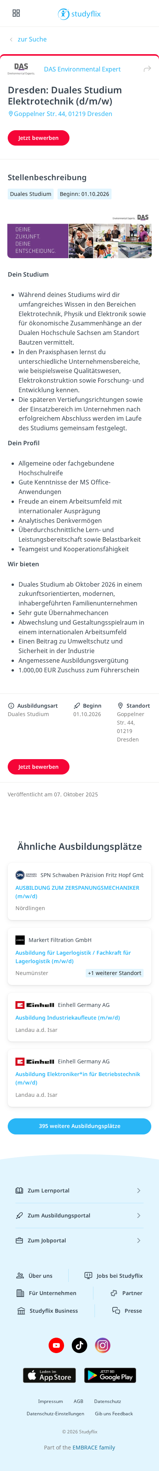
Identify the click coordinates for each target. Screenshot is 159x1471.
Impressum (50, 1401)
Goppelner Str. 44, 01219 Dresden (63, 113)
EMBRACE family (94, 1447)
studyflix (86, 13)
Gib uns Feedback (114, 1413)
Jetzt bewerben (39, 137)
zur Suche (32, 39)
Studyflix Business (54, 1310)
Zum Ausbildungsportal (59, 1215)
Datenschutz (107, 1401)
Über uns (40, 1275)
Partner (132, 1293)
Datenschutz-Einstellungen (55, 1413)
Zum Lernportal (48, 1190)
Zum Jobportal (47, 1240)
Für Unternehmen (52, 1293)
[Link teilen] (145, 69)
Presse (133, 1310)
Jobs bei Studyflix (120, 1275)
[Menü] (16, 13)
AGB (78, 1401)
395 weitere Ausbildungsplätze (79, 1125)
